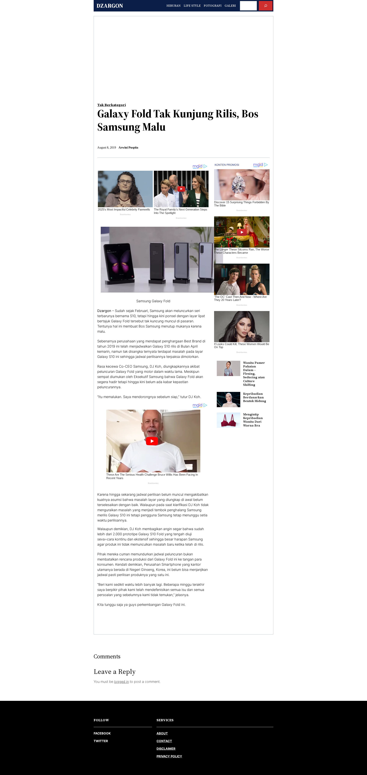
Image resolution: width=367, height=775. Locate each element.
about (162, 733)
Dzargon (110, 6)
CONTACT (164, 741)
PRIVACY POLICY (169, 756)
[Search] (265, 5)
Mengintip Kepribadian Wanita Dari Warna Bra (253, 420)
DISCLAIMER (166, 749)
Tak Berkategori (111, 104)
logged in (121, 682)
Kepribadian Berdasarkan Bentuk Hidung (254, 397)
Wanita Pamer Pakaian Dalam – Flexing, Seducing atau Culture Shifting (254, 373)
